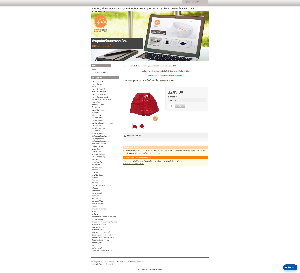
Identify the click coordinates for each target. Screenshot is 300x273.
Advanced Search (101, 72)
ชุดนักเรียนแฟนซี (98, 89)
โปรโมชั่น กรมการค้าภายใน (102, 250)
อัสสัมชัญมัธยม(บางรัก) (100, 240)
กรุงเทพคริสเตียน (98, 105)
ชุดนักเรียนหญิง (97, 84)
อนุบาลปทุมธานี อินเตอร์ (101, 232)
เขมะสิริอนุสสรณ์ (98, 110)
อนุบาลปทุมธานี (98, 227)
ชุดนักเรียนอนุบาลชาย (100, 94)
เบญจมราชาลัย (97, 146)
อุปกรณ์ (95, 86)
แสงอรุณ (95, 206)
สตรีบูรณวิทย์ (97, 193)
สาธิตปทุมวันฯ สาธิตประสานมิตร (104, 217)
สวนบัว (94, 211)
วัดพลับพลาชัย (97, 183)
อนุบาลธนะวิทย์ (97, 230)
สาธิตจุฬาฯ (96, 214)
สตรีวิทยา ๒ (96, 198)
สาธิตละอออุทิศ (97, 219)
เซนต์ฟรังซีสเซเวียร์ (99, 120)
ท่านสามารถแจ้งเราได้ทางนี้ (133, 164)
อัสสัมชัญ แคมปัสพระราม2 (101, 235)
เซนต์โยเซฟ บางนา (99, 128)
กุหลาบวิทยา (96, 102)
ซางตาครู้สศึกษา (98, 133)
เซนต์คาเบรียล (97, 118)
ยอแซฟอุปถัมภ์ (97, 167)
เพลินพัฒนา (96, 152)
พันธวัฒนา (96, 159)
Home (125, 66)
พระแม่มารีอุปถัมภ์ (98, 154)
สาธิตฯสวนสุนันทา (99, 224)
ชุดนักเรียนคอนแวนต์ (99, 92)
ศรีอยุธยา (95, 188)
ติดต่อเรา (142, 8)
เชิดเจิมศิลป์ (96, 115)
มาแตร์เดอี (96, 165)
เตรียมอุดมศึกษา (98, 138)
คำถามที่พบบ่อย (98, 12)
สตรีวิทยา (95, 196)
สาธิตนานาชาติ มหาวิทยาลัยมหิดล (104, 222)
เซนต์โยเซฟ (96, 125)
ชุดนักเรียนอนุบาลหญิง (100, 97)
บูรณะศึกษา (96, 149)
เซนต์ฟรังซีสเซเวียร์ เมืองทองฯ (103, 123)
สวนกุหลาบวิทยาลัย (99, 209)
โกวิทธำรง (96, 107)
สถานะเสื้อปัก (154, 8)
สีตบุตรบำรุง (96, 191)
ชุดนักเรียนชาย (97, 81)
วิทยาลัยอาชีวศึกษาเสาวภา (101, 185)
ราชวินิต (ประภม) (98, 172)
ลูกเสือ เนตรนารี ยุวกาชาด (101, 99)
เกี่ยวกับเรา (118, 8)
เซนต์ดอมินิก (96, 131)
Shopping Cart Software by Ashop (150, 269)
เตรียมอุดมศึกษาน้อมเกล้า (101, 136)
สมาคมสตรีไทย (97, 201)
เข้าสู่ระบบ (106, 8)
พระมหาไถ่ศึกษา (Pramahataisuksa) (105, 157)
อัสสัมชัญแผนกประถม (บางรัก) (103, 237)
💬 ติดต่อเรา (290, 267)
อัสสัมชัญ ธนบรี (97, 243)
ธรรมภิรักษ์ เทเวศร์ (99, 144)
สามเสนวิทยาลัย (98, 204)
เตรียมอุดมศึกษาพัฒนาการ (101, 141)
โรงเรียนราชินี (97, 180)
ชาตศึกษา (95, 112)
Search (109, 69)
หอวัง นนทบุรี (97, 248)
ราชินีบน (95, 178)
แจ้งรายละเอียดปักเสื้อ (172, 8)
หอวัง (94, 245)
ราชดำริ (95, 170)
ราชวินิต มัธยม (97, 175)
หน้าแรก (95, 8)
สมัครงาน (188, 8)
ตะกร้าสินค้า (131, 8)
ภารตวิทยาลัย (97, 162)
